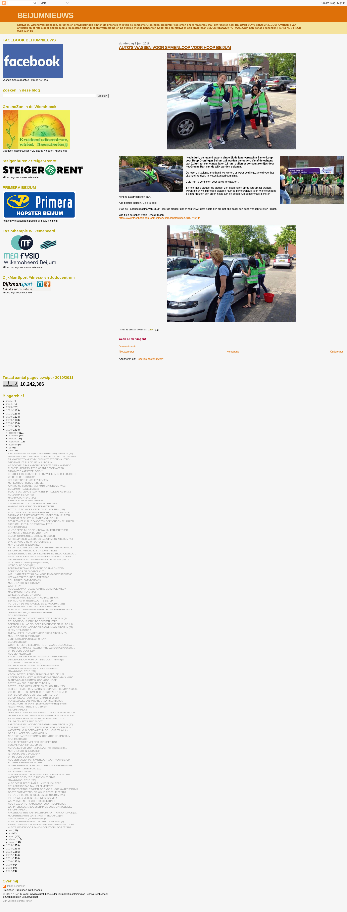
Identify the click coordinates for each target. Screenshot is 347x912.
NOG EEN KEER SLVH (19, 654)
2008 (9, 868)
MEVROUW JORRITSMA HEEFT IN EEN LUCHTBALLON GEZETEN (42, 456)
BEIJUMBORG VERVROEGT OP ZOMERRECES (32, 550)
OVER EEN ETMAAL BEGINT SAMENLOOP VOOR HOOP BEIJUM (41, 712)
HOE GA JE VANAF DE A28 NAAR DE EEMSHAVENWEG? (37, 589)
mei (11, 830)
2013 (9, 851)
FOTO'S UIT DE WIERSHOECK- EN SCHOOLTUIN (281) (36, 604)
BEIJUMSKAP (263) (18, 615)
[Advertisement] (21, 316)
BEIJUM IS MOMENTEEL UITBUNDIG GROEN (31, 536)
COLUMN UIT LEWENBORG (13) (24, 580)
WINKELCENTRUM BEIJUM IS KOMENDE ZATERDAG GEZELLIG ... (42, 553)
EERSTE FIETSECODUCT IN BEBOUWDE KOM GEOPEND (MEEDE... (43, 474)
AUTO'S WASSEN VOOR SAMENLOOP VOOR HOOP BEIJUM (175, 47)
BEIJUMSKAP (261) (18, 809)
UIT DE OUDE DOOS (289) (21, 757)
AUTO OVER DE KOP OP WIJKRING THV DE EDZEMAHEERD (39, 512)
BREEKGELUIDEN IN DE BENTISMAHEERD (30, 524)
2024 (9, 404)
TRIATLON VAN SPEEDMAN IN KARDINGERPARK (33, 597)
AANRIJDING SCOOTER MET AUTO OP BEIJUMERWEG (37, 486)
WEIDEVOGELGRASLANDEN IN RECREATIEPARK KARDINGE (39, 465)
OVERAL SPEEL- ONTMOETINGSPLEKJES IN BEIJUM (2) (37, 633)
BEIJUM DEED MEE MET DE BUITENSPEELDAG (32, 742)
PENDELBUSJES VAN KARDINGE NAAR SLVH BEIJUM (35, 701)
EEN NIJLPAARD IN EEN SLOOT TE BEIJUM (30, 600)
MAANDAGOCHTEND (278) (22, 592)
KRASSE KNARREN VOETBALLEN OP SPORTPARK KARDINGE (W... (43, 812)
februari (13, 839)
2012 (9, 855)
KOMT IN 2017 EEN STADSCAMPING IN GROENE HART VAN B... (41, 609)
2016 (9, 429)
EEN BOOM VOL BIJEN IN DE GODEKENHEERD (32, 621)
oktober (13, 438)
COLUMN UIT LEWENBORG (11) (24, 768)
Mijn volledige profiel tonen (17, 901)
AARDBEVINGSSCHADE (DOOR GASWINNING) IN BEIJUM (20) (40, 724)
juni (10, 450)
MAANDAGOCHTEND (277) (22, 671)
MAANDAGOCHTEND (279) (22, 498)
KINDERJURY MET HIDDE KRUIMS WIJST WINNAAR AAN (37, 656)
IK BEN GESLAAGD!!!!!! (19, 630)
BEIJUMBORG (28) (17, 739)
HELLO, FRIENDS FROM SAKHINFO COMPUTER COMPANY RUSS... (43, 689)
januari (12, 842)
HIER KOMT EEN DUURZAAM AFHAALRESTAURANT (35, 606)
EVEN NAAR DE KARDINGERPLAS (25, 500)
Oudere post (337, 351)
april (11, 833)
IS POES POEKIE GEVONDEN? (24, 754)
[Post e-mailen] (156, 330)
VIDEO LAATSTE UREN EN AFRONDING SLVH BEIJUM (36, 674)
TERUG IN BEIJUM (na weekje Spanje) (27, 818)
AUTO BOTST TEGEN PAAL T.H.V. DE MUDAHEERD (34, 783)
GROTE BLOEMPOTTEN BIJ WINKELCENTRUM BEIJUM (37, 792)
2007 (9, 871)
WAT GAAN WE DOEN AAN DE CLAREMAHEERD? (33, 665)
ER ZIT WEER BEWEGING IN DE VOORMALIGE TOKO (36, 718)
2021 (9, 413)
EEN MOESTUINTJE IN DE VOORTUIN (28, 533)
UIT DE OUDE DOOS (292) (21, 477)
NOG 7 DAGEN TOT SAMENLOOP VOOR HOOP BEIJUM (37, 804)
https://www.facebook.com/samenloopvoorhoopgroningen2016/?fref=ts (159, 217)
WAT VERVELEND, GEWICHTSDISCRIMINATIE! (32, 801)
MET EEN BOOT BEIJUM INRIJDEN (26, 483)
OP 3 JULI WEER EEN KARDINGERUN (27, 733)
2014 (9, 848)
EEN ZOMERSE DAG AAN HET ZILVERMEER (30, 786)
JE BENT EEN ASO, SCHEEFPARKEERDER (30, 612)
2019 (9, 420)
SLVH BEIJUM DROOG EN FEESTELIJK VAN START (34, 695)
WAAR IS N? (14, 586)
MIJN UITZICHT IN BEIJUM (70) (24, 636)
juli (10, 447)
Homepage (233, 351)
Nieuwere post (127, 351)
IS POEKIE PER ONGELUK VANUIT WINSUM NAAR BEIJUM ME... (41, 765)
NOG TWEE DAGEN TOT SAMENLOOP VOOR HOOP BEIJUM (39, 727)
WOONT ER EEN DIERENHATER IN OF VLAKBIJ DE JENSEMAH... (41, 645)
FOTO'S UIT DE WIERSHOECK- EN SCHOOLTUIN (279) (36, 795)
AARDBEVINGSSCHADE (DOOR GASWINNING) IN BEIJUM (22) (40, 539)
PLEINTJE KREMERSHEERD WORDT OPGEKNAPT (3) (36, 821)
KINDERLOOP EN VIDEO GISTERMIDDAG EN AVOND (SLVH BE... (41, 677)
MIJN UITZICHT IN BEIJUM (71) (24, 583)
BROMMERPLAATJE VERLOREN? (25, 471)
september (14, 441)
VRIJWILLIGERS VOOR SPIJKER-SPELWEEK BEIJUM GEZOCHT (41, 824)
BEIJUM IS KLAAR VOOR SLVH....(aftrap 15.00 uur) (33, 698)
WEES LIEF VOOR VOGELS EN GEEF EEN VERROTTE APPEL (39, 556)
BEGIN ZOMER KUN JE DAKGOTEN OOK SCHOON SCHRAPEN (41, 521)
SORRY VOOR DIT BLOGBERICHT (26, 571)
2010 (9, 861)
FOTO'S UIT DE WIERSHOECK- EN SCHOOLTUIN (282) (36, 509)
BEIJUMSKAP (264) (18, 527)
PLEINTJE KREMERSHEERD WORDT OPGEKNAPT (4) (36, 468)
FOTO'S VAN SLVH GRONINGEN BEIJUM (29, 683)
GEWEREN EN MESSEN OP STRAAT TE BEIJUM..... (34, 668)
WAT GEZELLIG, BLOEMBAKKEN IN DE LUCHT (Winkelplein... (39, 730)
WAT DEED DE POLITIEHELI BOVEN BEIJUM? (31, 777)
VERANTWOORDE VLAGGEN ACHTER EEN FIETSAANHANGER (40, 547)
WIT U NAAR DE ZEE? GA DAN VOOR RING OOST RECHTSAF (40, 574)
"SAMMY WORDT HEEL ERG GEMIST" (27, 706)
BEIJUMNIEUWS (45, 15)
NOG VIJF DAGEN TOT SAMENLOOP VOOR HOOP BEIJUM (39, 774)
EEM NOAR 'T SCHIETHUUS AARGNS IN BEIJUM (33, 518)
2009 (9, 864)
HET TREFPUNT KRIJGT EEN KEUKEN (28, 480)
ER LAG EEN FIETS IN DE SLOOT (25, 721)
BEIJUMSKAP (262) (18, 709)
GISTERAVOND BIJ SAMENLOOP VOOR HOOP (32, 680)
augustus (13, 444)
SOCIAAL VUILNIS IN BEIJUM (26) (25, 745)
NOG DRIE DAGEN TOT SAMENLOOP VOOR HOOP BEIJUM (39, 736)
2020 (9, 416)
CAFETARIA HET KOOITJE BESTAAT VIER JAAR (32, 503)
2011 (9, 858)
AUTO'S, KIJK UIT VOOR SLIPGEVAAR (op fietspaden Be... (37, 748)
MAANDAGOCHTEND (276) (22, 780)
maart (12, 836)
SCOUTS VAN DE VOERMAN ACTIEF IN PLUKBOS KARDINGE (39, 491)
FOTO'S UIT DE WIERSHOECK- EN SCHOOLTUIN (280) (36, 686)
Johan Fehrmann (16, 886)
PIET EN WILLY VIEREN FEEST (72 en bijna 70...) (32, 798)
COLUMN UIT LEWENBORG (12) (24, 662)
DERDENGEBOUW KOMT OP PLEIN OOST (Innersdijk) (36, 659)
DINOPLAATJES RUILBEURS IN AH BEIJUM (30, 462)
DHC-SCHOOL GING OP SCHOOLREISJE (29, 542)
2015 (9, 845)
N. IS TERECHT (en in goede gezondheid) (28, 562)
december (14, 433)
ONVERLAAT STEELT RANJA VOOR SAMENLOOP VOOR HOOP (40, 715)
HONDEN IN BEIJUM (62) (21, 495)
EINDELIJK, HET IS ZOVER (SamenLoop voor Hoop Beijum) (37, 703)
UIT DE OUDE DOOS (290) (21, 651)
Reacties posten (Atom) (150, 358)
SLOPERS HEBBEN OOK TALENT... (26, 762)
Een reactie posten (128, 346)
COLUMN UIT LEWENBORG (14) (24, 489)
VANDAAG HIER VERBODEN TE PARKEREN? (31, 506)
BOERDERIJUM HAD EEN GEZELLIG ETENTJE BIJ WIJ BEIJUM (40, 624)
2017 (9, 426)
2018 (9, 423)
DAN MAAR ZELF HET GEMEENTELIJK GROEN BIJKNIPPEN (39, 515)
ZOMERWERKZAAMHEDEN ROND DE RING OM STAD (36, 568)
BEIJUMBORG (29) (17, 642)
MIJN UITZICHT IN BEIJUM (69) (24, 751)
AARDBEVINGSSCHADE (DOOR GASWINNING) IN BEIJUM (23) (40, 453)
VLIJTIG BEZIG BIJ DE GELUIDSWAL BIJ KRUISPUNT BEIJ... (39, 530)
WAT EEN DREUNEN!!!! (20, 771)
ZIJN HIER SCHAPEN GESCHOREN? (27, 639)
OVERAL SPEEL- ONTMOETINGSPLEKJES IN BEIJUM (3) (37, 618)
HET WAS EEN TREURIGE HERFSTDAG (28, 577)
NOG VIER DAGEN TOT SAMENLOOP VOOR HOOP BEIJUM (39, 760)
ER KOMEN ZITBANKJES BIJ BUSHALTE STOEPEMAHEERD (38, 459)
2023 (9, 407)
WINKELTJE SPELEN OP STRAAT (25, 595)
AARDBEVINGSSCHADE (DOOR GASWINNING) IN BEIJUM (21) (40, 627)
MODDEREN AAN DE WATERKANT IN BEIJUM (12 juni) (35, 815)
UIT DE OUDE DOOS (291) (21, 565)
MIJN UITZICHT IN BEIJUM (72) (24, 545)
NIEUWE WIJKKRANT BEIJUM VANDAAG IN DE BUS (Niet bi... (39, 559)
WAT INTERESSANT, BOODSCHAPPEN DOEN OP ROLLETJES (40, 807)
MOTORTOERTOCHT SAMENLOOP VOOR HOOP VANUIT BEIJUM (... (44, 789)
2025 (9, 401)
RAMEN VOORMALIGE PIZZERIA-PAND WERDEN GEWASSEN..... (41, 648)
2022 (9, 410)
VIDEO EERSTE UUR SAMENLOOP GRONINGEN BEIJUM (37, 692)
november (14, 435)
